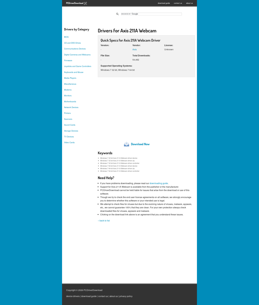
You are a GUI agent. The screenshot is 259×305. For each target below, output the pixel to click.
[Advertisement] (146, 109)
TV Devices (69, 136)
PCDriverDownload (75, 3)
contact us (178, 3)
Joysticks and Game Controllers (77, 66)
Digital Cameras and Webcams (77, 54)
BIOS (66, 37)
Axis (134, 49)
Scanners (68, 119)
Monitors (67, 95)
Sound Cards (69, 124)
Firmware (68, 60)
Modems (67, 89)
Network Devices (71, 107)
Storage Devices (71, 130)
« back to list (104, 220)
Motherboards (70, 101)
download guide (164, 3)
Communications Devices (75, 48)
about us (189, 3)
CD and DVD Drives (72, 42)
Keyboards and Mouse (73, 72)
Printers (67, 113)
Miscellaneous (70, 84)
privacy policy (125, 296)
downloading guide (159, 183)
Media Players (70, 78)
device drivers (73, 296)
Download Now (140, 144)
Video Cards (69, 142)
